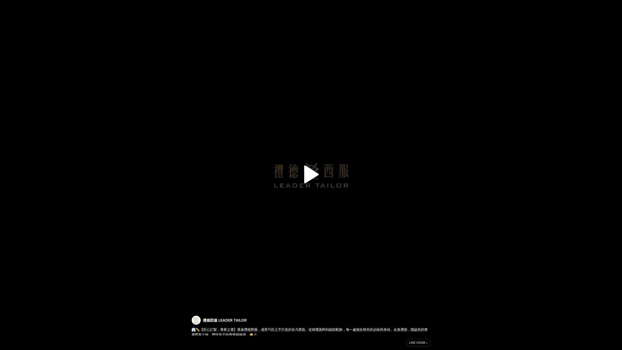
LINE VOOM (417, 342)
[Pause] (311, 174)
